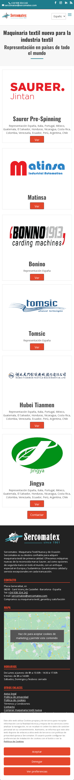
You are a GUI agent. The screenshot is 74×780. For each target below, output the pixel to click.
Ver (37, 140)
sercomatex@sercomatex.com (29, 595)
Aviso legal (10, 693)
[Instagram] (60, 2)
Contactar (37, 515)
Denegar (37, 761)
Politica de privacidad (16, 697)
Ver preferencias (37, 771)
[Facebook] (55, 2)
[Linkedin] (66, 2)
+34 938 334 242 (19, 3)
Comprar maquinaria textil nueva (23, 710)
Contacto (9, 707)
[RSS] (71, 2)
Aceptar (37, 751)
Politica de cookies (15, 700)
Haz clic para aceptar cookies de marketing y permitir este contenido (37, 636)
